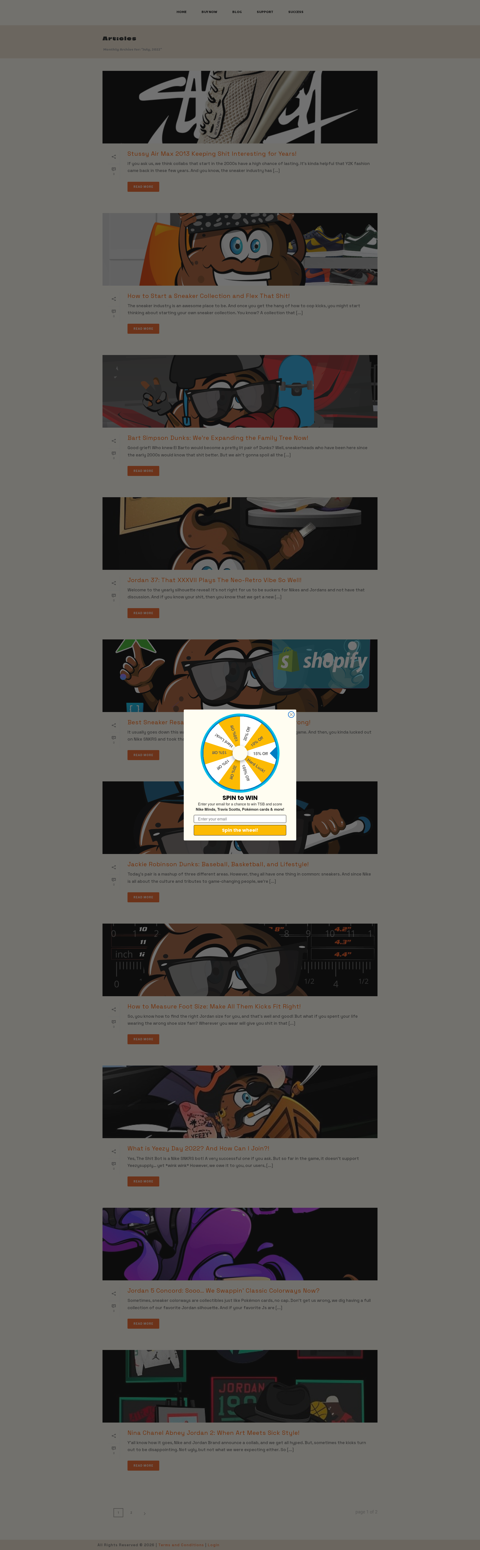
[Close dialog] (291, 715)
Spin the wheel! (240, 830)
